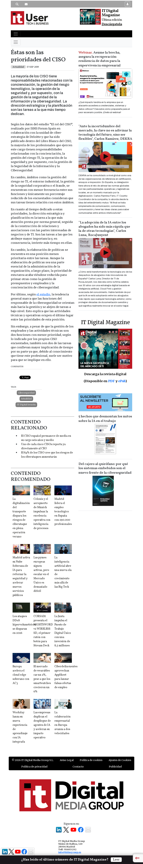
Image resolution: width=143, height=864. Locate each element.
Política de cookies (91, 760)
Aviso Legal (67, 760)
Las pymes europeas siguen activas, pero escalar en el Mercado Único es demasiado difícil (41, 574)
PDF (111, 381)
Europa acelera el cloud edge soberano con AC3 (21, 675)
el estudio (43, 294)
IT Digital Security (26, 404)
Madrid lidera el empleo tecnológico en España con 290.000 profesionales (63, 511)
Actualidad (26, 398)
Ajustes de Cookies (120, 760)
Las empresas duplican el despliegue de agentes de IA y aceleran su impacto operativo (42, 725)
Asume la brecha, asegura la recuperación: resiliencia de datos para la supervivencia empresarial (99, 59)
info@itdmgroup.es (69, 852)
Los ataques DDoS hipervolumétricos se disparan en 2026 (24, 624)
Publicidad (115, 766)
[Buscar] (17, 4)
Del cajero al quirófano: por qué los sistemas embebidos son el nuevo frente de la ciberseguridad (104, 468)
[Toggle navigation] (16, 33)
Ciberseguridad (26, 392)
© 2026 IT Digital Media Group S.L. (33, 760)
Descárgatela (112, 24)
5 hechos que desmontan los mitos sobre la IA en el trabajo (105, 418)
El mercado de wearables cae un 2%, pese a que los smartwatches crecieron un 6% (42, 679)
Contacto (78, 766)
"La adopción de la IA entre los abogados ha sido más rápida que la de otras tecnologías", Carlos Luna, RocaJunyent (104, 229)
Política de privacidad (34, 766)
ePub (121, 381)
